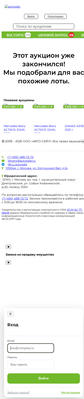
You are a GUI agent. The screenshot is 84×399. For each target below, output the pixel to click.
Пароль (12, 357)
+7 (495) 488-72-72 (20, 157)
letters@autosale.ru (21, 161)
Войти (31, 16)
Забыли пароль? (18, 392)
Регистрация (55, 16)
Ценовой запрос (56, 35)
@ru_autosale (17, 164)
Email (10, 340)
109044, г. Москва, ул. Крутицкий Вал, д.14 (36, 168)
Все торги (18, 35)
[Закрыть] (10, 314)
